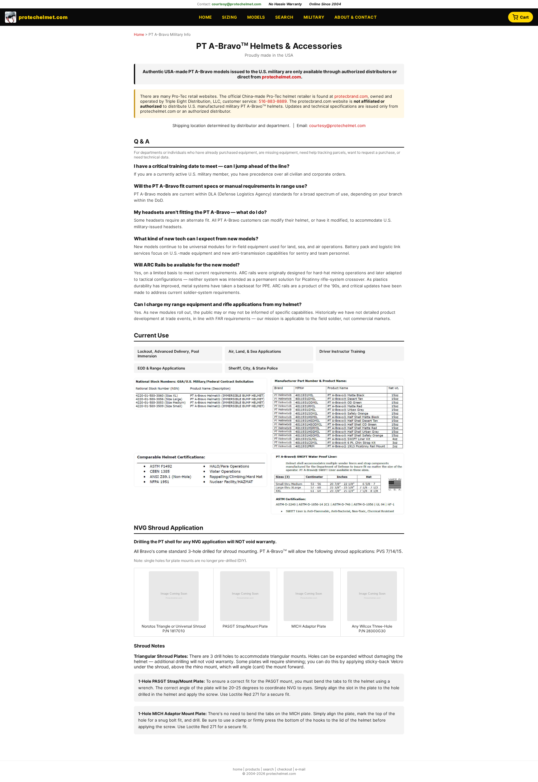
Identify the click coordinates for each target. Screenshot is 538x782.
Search (284, 17)
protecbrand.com (351, 96)
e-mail (300, 769)
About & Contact (355, 17)
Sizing (229, 17)
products (252, 769)
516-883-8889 (273, 101)
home (237, 769)
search (268, 769)
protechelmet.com (281, 76)
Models (256, 17)
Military (314, 17)
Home (205, 17)
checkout (284, 769)
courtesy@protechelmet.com (236, 4)
